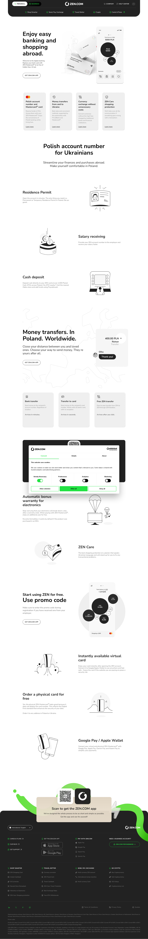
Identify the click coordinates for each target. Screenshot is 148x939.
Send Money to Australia (74, 916)
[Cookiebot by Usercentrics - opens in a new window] (108, 449)
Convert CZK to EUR (37, 924)
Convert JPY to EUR (109, 922)
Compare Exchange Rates (75, 924)
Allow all (74, 489)
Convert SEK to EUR (133, 922)
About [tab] (104, 456)
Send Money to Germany (66, 914)
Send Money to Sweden (19, 916)
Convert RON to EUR (61, 924)
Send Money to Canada (108, 914)
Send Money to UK (40, 914)
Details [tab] (74, 456)
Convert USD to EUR (35, 922)
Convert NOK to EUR (121, 922)
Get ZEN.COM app (31, 75)
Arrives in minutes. (32, 415)
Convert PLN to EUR (23, 922)
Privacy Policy (116, 907)
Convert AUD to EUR (97, 922)
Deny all (102, 489)
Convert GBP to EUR (48, 922)
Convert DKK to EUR (13, 924)
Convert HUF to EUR (25, 924)
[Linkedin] (9, 907)
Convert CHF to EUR (60, 922)
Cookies (137, 907)
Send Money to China (95, 914)
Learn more (30, 127)
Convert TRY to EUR (49, 924)
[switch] (63, 480)
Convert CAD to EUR (85, 922)
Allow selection (45, 489)
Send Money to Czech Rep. (81, 914)
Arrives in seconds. (68, 415)
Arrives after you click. (106, 415)
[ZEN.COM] (131, 828)
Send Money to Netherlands (123, 914)
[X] (16, 907)
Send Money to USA (28, 914)
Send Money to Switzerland (34, 916)
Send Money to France (48, 916)
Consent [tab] (44, 456)
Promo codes (11, 919)
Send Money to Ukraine (52, 914)
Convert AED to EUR (72, 922)
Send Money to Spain (61, 916)
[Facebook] (23, 907)
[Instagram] (30, 907)
